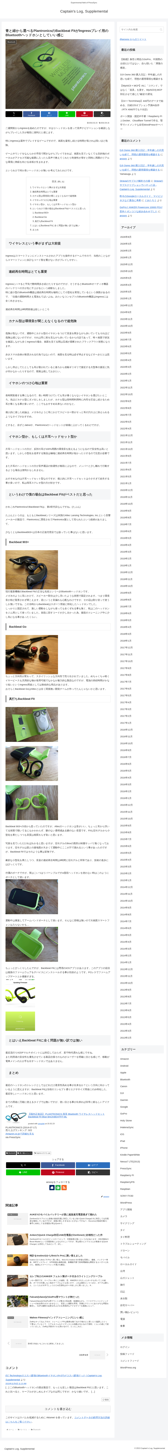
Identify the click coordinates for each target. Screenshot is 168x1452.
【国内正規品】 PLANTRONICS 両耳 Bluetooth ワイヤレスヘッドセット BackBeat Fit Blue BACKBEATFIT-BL (66, 1115)
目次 (54, 181)
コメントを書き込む (58, 1409)
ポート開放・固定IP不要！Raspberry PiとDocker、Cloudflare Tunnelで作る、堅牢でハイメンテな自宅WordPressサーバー (141, 122)
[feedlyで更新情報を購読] (58, 1187)
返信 (107, 1400)
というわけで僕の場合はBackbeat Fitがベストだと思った (59, 208)
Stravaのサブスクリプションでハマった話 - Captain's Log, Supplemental (141, 185)
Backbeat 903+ (42, 212)
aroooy (123, 158)
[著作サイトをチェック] (52, 1187)
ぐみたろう (150, 200)
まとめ (35, 229)
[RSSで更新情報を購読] (64, 1187)
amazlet (41, 1124)
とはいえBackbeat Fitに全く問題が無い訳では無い (56, 225)
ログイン (125, 1347)
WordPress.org (128, 1367)
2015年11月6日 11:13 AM (16, 1384)
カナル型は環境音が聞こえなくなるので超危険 (54, 196)
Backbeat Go (41, 217)
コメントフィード (129, 1361)
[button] (102, 114)
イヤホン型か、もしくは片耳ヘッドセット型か (54, 204)
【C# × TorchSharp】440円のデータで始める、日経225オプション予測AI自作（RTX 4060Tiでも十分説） (141, 105)
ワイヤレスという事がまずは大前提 (49, 187)
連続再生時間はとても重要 (44, 191)
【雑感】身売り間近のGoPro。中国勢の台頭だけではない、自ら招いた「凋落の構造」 (141, 63)
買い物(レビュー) (26, 1153)
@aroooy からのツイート (133, 39)
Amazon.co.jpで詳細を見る (20, 1133)
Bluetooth (11, 1153)
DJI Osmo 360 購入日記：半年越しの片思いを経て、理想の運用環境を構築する (141, 76)
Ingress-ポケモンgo (43, 1153)
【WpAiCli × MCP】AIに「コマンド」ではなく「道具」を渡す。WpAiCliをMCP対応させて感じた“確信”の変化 (141, 89)
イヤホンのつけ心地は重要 (44, 200)
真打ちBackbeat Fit (44, 221)
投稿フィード (127, 1354)
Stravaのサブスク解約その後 (135, 181)
